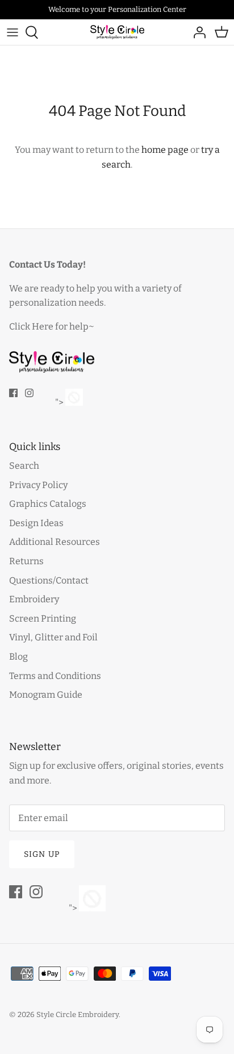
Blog (18, 656)
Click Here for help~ (51, 326)
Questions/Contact (49, 580)
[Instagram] (29, 393)
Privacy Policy (38, 485)
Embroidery (34, 599)
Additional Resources (54, 541)
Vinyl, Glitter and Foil (53, 637)
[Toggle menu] (12, 32)
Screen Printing (42, 618)
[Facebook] (13, 393)
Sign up (42, 854)
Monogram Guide (45, 694)
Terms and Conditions (55, 675)
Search (24, 465)
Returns (26, 561)
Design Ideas (36, 523)
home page (165, 149)
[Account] (196, 32)
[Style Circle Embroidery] (117, 32)
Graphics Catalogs (47, 503)
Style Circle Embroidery (77, 1014)
